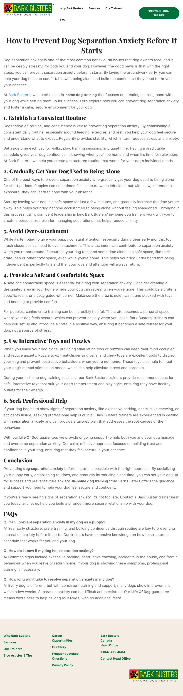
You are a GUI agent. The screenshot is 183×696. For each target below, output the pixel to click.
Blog (62, 19)
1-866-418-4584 (112, 652)
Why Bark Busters (17, 635)
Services (10, 642)
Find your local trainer (159, 13)
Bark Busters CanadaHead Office (110, 640)
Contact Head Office (115, 658)
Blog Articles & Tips (18, 655)
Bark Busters (19, 95)
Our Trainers (13, 649)
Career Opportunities (62, 638)
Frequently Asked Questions (65, 656)
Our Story (59, 647)
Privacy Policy (62, 665)
